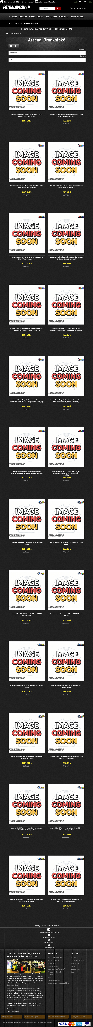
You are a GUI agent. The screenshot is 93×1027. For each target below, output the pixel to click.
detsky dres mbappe (8, 1017)
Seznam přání (75, 963)
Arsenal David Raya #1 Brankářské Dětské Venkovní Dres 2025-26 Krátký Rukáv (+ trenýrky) (66, 329)
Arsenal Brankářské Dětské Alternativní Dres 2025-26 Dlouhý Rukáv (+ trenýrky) (66, 258)
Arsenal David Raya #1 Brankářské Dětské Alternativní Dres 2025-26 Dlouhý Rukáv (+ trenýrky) (66, 473)
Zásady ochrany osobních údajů (58, 983)
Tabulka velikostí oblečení (56, 969)
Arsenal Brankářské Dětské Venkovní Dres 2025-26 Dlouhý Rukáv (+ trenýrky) (26, 258)
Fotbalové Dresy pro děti (15, 1000)
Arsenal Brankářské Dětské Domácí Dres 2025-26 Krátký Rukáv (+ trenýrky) (26, 115)
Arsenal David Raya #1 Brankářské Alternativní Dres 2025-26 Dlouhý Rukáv (66, 900)
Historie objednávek (77, 960)
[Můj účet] (84, 1)
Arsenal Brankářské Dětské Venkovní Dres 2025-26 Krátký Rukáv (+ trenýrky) (66, 115)
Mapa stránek (75, 969)
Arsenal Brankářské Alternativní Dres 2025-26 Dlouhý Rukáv (66, 686)
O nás (49, 977)
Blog (72, 972)
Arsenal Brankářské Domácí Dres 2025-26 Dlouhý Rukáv (66, 615)
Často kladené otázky (55, 957)
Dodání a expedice (54, 960)
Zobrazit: (83, 56)
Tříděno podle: (81, 49)
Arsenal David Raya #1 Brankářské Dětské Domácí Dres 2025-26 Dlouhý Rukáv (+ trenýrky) (66, 401)
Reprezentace (51, 17)
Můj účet (73, 957)
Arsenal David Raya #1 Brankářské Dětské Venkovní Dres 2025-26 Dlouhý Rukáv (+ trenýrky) (27, 472)
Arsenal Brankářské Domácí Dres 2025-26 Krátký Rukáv (27, 543)
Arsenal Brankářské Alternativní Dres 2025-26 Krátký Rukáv (27, 615)
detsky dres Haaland (78, 1017)
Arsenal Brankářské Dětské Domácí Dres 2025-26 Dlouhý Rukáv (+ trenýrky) (66, 187)
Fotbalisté (23, 17)
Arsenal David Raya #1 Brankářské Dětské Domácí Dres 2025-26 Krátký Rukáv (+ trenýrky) (26, 329)
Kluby (14, 17)
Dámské (40, 17)
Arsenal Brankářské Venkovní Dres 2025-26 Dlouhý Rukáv (26, 686)
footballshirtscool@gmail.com (47, 2)
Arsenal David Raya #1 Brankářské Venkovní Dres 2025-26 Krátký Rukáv (66, 757)
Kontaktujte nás (53, 966)
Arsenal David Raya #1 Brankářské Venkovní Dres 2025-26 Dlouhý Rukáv (26, 900)
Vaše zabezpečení (54, 980)
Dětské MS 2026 (77, 17)
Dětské (32, 17)
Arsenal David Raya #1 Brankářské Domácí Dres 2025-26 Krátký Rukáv (27, 757)
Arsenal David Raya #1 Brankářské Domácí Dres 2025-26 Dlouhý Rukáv (66, 829)
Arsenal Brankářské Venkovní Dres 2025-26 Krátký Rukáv (66, 543)
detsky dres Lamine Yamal (56, 1017)
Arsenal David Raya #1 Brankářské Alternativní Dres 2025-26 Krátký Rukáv (26, 829)
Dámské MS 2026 (31, 24)
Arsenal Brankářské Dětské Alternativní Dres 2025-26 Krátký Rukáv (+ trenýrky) (26, 187)
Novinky (73, 966)
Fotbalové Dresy (17, 976)
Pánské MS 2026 (15, 24)
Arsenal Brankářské (16, 33)
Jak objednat (52, 963)
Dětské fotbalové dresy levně (29, 1022)
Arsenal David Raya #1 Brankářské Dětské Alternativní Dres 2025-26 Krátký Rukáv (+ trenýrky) (27, 401)
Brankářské (63, 17)
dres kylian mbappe (31, 1017)
